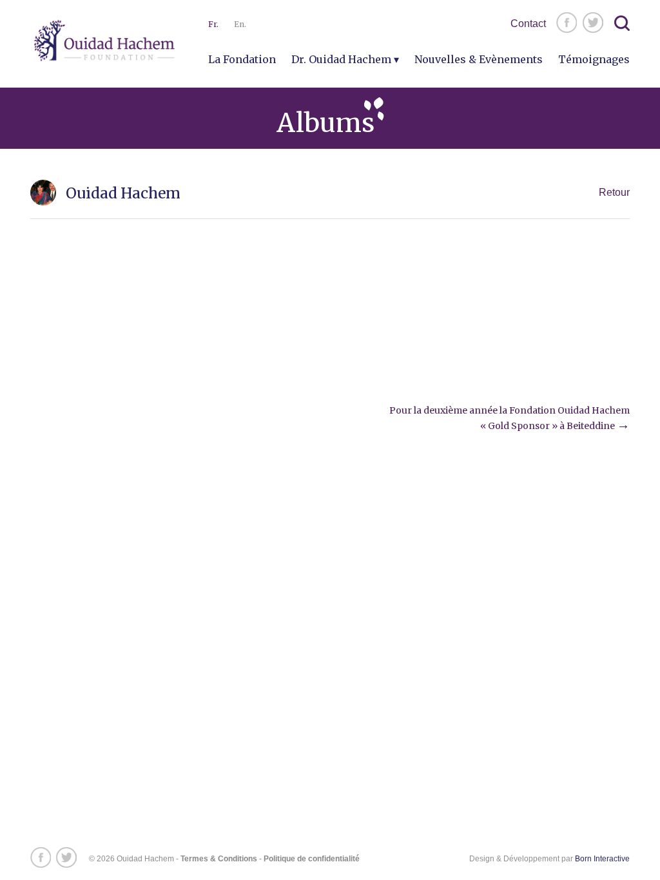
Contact (528, 23)
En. (240, 24)
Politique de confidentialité (312, 858)
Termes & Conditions (218, 858)
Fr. (213, 24)
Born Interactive (602, 858)
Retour (614, 192)
